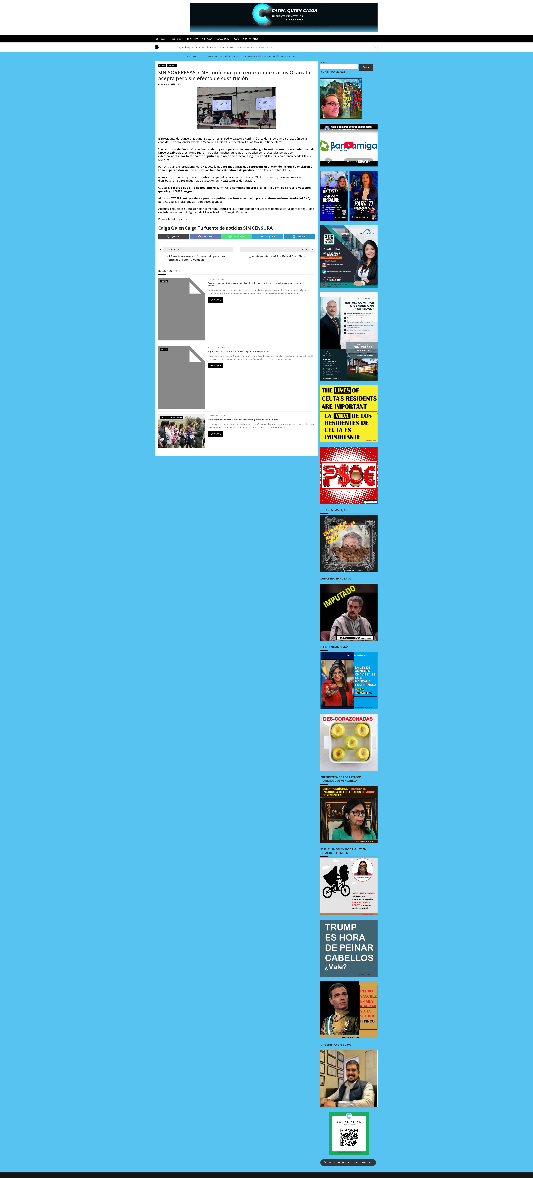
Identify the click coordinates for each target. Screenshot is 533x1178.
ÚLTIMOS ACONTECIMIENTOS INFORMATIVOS (348, 1162)
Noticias (160, 38)
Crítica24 (207, 38)
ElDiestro (192, 38)
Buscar (324, 62)
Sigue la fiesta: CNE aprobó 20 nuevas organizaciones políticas (238, 351)
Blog (236, 38)
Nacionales (171, 66)
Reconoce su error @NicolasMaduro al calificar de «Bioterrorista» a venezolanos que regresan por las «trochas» (257, 284)
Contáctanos (250, 38)
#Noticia (162, 66)
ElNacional (223, 38)
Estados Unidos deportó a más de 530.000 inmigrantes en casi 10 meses (243, 419)
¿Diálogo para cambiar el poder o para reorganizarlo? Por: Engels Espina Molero (217, 47)
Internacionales (175, 418)
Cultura (176, 38)
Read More (215, 299)
